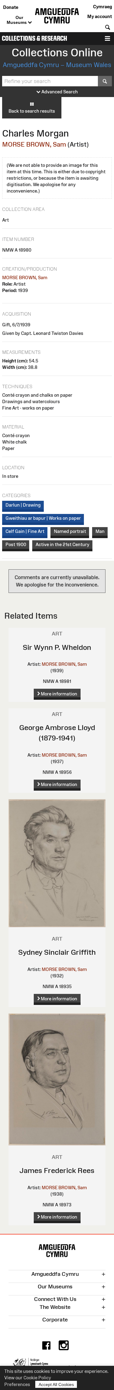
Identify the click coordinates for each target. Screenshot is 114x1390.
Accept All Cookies (56, 1384)
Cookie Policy (37, 1377)
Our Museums (17, 20)
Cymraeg (102, 6)
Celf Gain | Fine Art (24, 531)
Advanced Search (59, 91)
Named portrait (70, 531)
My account (99, 16)
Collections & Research (34, 38)
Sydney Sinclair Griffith (57, 952)
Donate (10, 7)
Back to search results (32, 111)
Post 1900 (15, 544)
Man (100, 531)
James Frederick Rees (57, 1170)
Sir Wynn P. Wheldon (57, 647)
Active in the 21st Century (62, 544)
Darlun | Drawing (23, 505)
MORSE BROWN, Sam (34, 144)
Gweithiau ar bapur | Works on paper (43, 518)
